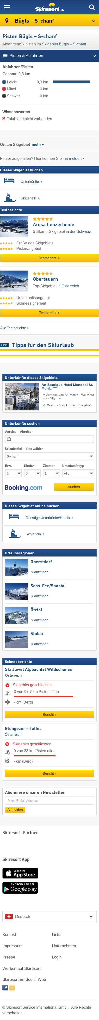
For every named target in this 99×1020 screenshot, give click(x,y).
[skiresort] (49, 7)
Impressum (12, 946)
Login (57, 957)
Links (57, 934)
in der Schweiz (78, 231)
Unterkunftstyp (73, 466)
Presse (8, 957)
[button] (23, 488)
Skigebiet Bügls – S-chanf (64, 44)
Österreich (13, 675)
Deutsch (22, 916)
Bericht (48, 714)
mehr (36, 144)
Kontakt (9, 934)
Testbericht (48, 258)
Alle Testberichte (13, 328)
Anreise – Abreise (18, 431)
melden (75, 158)
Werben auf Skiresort (21, 968)
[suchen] (92, 7)
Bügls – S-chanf (34, 21)
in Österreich (68, 286)
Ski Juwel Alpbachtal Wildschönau (38, 670)
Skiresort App (16, 859)
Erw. (8, 466)
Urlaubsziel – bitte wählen (24, 449)
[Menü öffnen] (7, 7)
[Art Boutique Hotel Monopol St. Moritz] (14, 396)
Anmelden (15, 809)
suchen (74, 487)
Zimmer (49, 466)
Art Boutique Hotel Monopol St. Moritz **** (67, 386)
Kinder (29, 466)
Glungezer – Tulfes (23, 729)
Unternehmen (64, 946)
